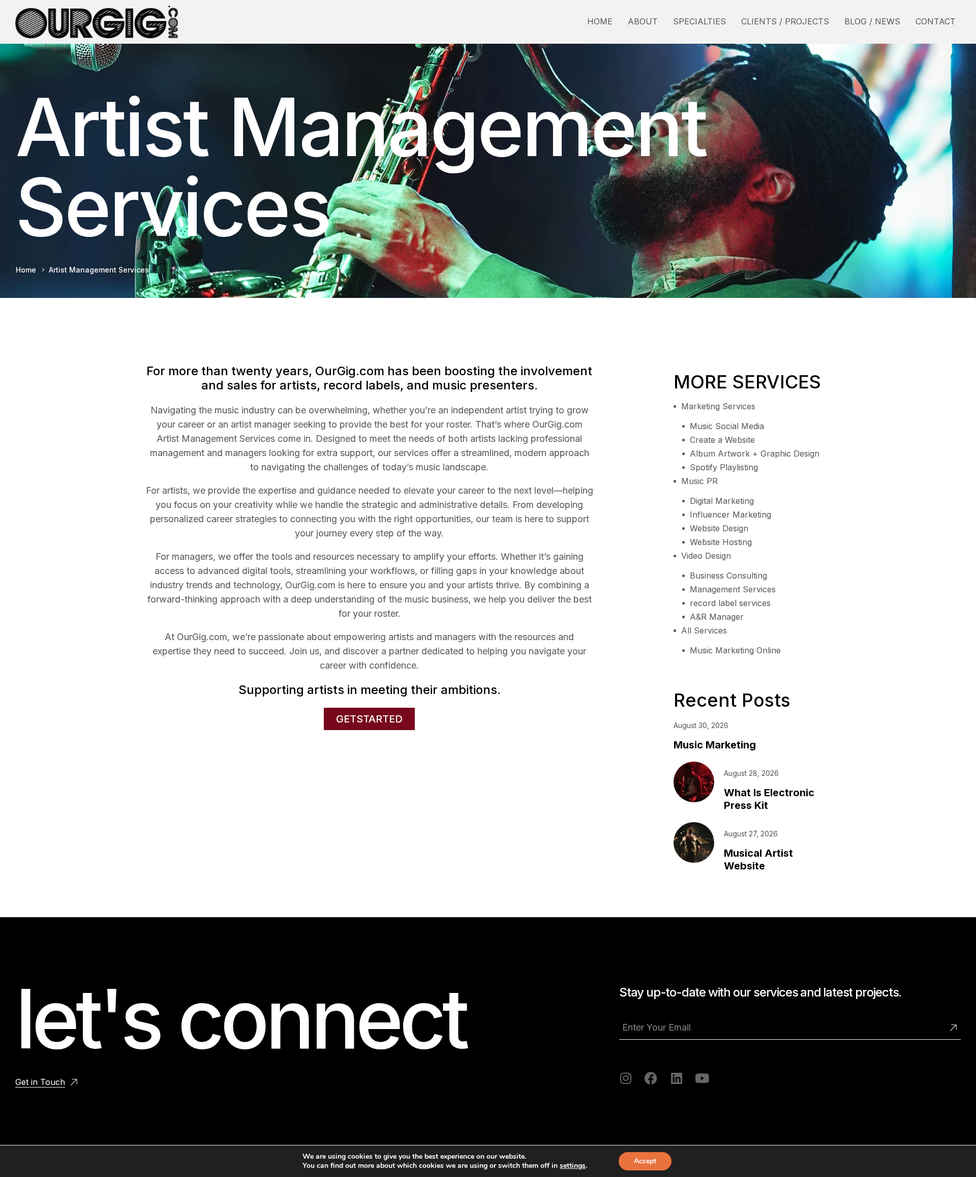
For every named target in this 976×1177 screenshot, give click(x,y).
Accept (645, 1161)
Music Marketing (715, 745)
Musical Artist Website (758, 859)
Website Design (719, 528)
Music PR (699, 481)
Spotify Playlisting (724, 467)
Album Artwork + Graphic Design (754, 453)
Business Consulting (728, 575)
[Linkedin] (676, 1078)
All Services (704, 630)
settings (573, 1165)
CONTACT (936, 21)
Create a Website (722, 440)
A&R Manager (717, 617)
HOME (600, 21)
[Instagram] (625, 1078)
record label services (730, 603)
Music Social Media (727, 426)
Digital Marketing (722, 501)
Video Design (706, 556)
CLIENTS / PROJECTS (785, 21)
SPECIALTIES (699, 21)
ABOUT (643, 21)
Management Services (733, 589)
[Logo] (96, 22)
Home (26, 269)
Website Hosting (721, 542)
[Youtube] (701, 1078)
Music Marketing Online (735, 650)
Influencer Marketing (730, 514)
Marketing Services (718, 406)
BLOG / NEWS (872, 21)
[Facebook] (651, 1078)
